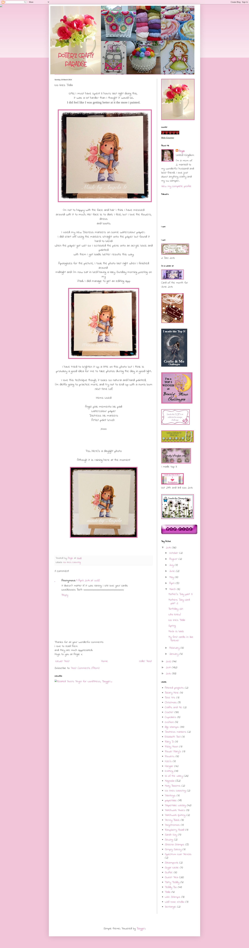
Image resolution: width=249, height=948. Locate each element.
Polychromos (172, 825)
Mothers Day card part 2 (179, 601)
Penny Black (172, 820)
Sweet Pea (171, 877)
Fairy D (169, 742)
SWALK (169, 873)
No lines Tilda (176, 620)
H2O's (168, 761)
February (175, 648)
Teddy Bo (171, 887)
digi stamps (172, 727)
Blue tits (170, 698)
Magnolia (169, 781)
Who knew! (174, 615)
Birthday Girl (175, 609)
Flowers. (170, 756)
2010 (169, 674)
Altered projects (174, 688)
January (174, 654)
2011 (169, 668)
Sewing (169, 840)
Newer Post (62, 661)
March (173, 589)
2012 (169, 661)
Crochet (169, 712)
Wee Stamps (172, 897)
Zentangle (170, 907)
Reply (65, 595)
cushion (169, 722)
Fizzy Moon (171, 747)
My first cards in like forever (180, 639)
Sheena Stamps (174, 845)
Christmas (171, 703)
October (174, 553)
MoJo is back (176, 631)
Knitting (169, 771)
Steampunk (171, 863)
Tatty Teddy (172, 882)
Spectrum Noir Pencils (178, 854)
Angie (182, 151)
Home (104, 661)
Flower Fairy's (173, 751)
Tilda (167, 892)
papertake (171, 800)
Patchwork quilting (175, 815)
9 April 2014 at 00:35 (88, 581)
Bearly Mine (172, 693)
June (172, 571)
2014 (169, 548)
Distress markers (175, 732)
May (172, 577)
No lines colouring (72, 562)
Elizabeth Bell (173, 737)
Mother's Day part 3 (180, 594)
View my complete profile (176, 186)
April (172, 583)
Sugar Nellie (172, 868)
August (174, 559)
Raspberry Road (174, 830)
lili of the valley (174, 776)
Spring (172, 626)
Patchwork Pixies (175, 810)
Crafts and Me (173, 707)
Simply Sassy (173, 849)
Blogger (141, 929)
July (172, 565)
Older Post (145, 661)
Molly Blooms (172, 786)
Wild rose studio (174, 902)
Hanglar (169, 766)
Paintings (170, 796)
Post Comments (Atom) (85, 668)
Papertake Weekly (175, 805)
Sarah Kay (171, 835)
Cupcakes (170, 717)
